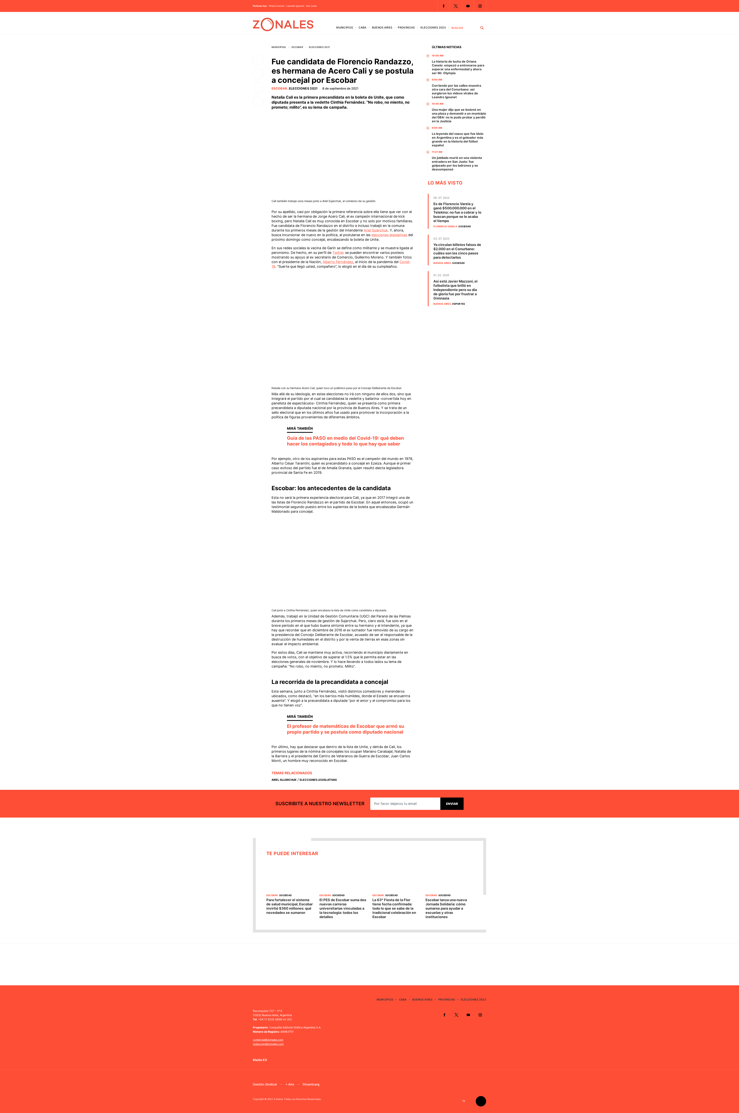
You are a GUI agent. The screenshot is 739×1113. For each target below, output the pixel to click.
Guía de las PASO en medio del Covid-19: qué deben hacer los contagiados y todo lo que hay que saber (345, 441)
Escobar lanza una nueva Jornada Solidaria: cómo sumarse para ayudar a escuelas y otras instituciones (446, 908)
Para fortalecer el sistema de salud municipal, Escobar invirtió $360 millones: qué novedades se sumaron (289, 906)
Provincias (406, 27)
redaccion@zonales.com (268, 1044)
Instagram (480, 6)
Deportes (458, 303)
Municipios (344, 27)
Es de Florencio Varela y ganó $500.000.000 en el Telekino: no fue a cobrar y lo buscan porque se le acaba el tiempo (457, 212)
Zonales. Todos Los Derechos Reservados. (297, 1099)
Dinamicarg (311, 1084)
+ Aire (289, 1084)
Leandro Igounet (295, 6)
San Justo (311, 6)
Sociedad (464, 226)
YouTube (468, 6)
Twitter (455, 6)
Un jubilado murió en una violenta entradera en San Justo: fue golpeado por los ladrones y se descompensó (457, 163)
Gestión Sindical (265, 1084)
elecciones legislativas (389, 235)
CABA (362, 27)
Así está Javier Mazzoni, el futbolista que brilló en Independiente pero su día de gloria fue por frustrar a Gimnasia (455, 289)
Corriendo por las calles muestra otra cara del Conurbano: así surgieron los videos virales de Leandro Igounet (456, 91)
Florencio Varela (445, 226)
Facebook (443, 6)
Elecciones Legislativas (318, 779)
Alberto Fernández (338, 262)
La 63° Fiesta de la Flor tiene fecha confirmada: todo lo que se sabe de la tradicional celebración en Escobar (394, 908)
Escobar (297, 47)
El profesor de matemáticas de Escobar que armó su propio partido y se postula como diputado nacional (345, 729)
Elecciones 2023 (433, 27)
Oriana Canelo (276, 6)
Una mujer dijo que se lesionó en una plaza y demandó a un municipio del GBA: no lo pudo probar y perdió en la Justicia (459, 115)
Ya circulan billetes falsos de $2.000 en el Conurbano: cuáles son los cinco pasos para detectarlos (457, 251)
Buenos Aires (382, 27)
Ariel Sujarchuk (376, 230)
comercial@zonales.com (268, 1039)
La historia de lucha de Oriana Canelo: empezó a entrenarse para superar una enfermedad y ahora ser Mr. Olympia (458, 67)
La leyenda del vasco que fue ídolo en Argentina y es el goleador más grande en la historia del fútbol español (457, 139)
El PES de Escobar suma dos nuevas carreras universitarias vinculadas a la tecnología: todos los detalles (342, 908)
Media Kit (260, 1060)
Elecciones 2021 (319, 47)
